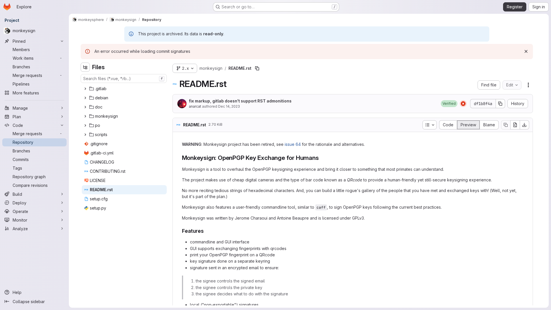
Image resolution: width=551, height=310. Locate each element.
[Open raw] (515, 124)
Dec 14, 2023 (229, 106)
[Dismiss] (526, 51)
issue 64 (293, 144)
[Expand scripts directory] (85, 134)
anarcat (195, 106)
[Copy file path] (257, 68)
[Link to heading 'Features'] (206, 231)
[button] (449, 103)
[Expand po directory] (85, 125)
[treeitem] (124, 88)
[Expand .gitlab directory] (85, 88)
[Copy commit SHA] (500, 103)
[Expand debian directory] (85, 97)
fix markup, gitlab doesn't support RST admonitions (240, 100)
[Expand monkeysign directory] (85, 116)
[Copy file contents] (505, 124)
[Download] (524, 124)
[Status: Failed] (463, 103)
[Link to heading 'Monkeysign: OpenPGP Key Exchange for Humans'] (322, 157)
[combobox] (124, 78)
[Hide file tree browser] (85, 67)
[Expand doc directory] (85, 107)
